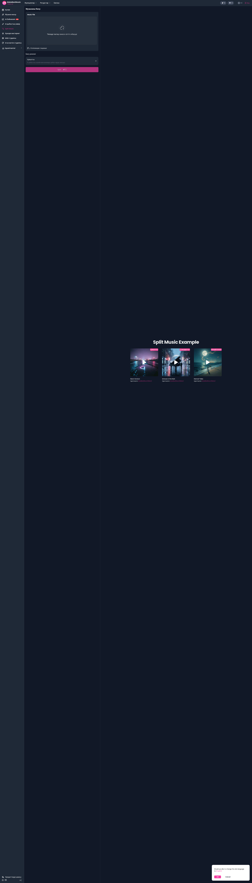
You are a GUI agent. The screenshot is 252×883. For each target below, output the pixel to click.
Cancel (227, 877)
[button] (12, 48)
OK (218, 877)
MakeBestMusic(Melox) (145, 381)
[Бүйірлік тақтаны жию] (20, 880)
